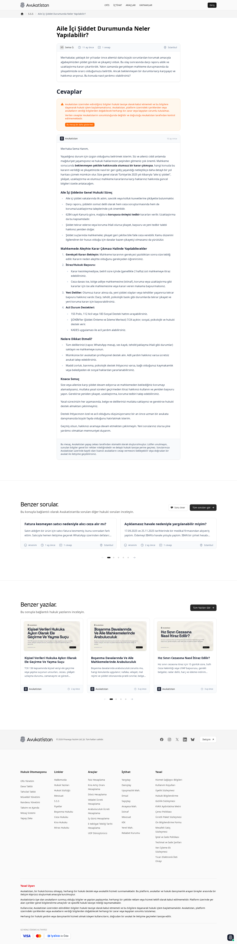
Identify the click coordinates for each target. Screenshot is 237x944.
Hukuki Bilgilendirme (166, 795)
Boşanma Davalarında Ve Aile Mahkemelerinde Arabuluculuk (113, 660)
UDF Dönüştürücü (97, 833)
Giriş (212, 5)
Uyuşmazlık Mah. (131, 790)
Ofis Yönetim (27, 781)
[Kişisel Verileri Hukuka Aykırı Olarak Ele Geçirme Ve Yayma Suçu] (52, 636)
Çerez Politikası (163, 811)
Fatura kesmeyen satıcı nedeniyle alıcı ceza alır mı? (65, 524)
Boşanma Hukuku (63, 811)
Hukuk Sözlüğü (62, 790)
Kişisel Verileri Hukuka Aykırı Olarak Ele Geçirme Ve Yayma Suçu (51, 660)
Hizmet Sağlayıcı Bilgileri (168, 779)
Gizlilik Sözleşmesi (165, 801)
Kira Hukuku (60, 822)
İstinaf (125, 811)
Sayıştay (126, 801)
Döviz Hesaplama (97, 794)
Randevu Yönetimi (30, 802)
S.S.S (30, 13)
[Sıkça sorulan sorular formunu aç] (230, 937)
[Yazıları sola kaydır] (105, 699)
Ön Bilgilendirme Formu (168, 822)
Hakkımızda (60, 779)
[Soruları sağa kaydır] (134, 557)
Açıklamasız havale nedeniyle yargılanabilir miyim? (165, 524)
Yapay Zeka (26, 818)
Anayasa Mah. (129, 806)
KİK (123, 822)
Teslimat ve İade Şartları (168, 842)
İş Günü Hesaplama (98, 818)
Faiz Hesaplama (96, 779)
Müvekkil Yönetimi (30, 797)
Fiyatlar (58, 806)
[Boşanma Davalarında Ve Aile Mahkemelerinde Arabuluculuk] (118, 636)
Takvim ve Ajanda (29, 807)
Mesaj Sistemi (27, 812)
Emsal (125, 795)
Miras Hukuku (61, 827)
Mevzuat (58, 795)
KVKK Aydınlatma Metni (168, 806)
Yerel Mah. (127, 827)
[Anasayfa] (22, 13)
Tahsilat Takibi (28, 791)
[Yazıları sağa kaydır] (132, 699)
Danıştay (126, 785)
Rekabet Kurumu (131, 832)
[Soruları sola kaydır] (102, 557)
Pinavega (67, 739)
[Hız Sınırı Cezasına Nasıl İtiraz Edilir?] (185, 636)
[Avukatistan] (34, 5)
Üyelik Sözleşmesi (164, 790)
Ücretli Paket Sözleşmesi (168, 817)
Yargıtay (126, 779)
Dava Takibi (26, 786)
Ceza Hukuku (61, 817)
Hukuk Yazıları (61, 785)
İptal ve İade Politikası (167, 837)
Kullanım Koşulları (165, 785)
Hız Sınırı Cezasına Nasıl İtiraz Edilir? (184, 658)
